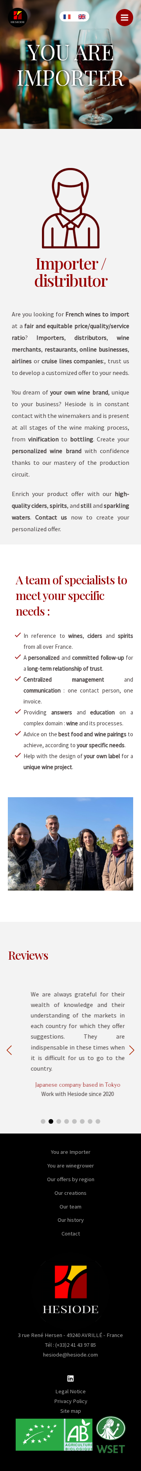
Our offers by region (70, 1179)
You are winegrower (70, 1165)
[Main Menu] (124, 17)
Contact (70, 1233)
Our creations (70, 1192)
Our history (71, 1219)
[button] (132, 1050)
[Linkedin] (70, 1378)
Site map (70, 1410)
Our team (70, 1206)
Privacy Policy (70, 1401)
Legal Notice (70, 1391)
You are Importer (70, 1151)
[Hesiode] (17, 17)
